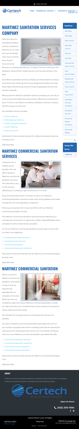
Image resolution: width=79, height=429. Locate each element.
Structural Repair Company (68, 122)
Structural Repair (68, 131)
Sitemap (34, 426)
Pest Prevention (69, 93)
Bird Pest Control (68, 47)
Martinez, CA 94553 (9, 424)
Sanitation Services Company (69, 103)
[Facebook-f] (70, 411)
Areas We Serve (42, 426)
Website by (67, 421)
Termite (68, 53)
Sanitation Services (69, 112)
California (68, 154)
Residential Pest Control (69, 80)
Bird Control (69, 41)
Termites (68, 58)
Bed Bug (68, 31)
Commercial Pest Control (69, 64)
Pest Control (69, 87)
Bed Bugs (68, 36)
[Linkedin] (73, 411)
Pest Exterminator (70, 72)
